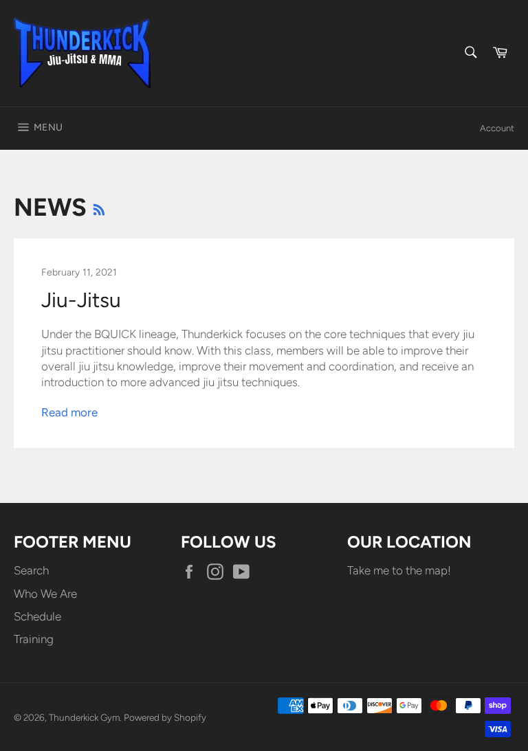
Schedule (37, 616)
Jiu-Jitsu (81, 300)
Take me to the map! (399, 570)
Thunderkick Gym (84, 717)
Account (497, 128)
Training (34, 639)
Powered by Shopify (165, 717)
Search (31, 570)
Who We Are (45, 594)
